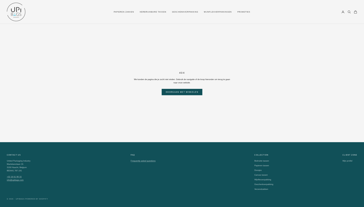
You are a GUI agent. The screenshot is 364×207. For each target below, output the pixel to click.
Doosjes (258, 170)
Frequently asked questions (143, 161)
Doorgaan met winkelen (182, 92)
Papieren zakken (124, 12)
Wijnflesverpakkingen (218, 12)
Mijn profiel (347, 161)
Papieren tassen (261, 165)
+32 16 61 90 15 (14, 177)
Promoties (243, 12)
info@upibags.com (15, 180)
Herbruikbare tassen (153, 12)
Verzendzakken (261, 189)
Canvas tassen (261, 175)
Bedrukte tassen (261, 161)
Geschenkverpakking (185, 12)
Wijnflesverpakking (262, 179)
